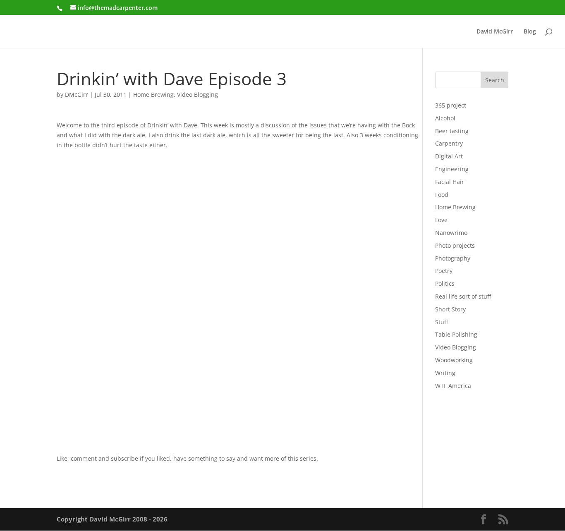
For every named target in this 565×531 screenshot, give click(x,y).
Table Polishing (456, 334)
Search (494, 80)
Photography (452, 258)
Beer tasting (452, 131)
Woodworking (454, 360)
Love (441, 220)
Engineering (452, 169)
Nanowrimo (451, 233)
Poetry (443, 271)
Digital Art (449, 156)
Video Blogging (197, 94)
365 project (450, 105)
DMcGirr (76, 94)
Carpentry (449, 143)
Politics (445, 283)
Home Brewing (153, 94)
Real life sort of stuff (463, 296)
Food (441, 195)
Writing (445, 373)
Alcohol (445, 118)
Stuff (441, 322)
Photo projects (455, 245)
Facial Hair (449, 182)
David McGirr (494, 32)
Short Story (450, 309)
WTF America (453, 386)
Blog (530, 32)
